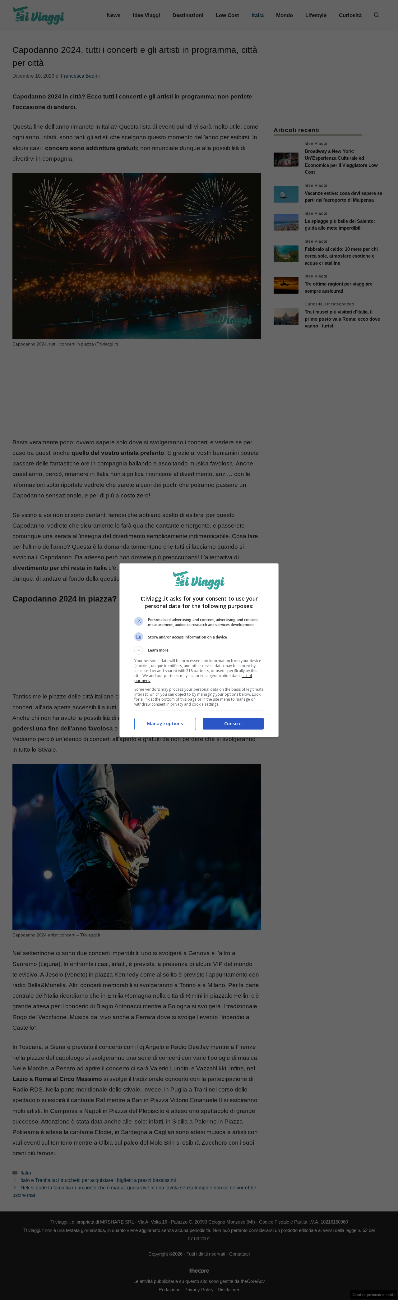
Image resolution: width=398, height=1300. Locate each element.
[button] (199, 650)
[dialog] (199, 650)
